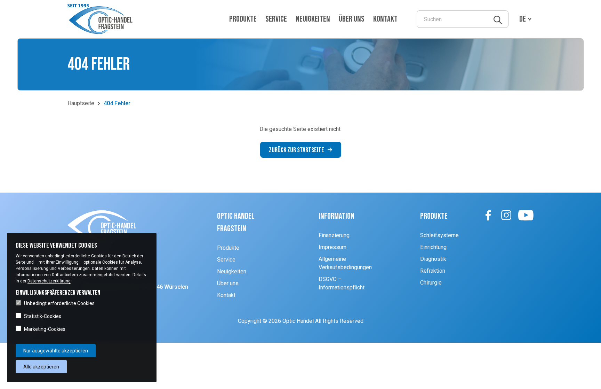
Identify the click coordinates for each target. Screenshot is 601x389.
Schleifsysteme (439, 235)
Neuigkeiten (313, 19)
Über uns (351, 19)
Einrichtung (433, 247)
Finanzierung (334, 235)
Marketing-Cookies (44, 329)
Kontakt (385, 19)
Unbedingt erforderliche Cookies (59, 303)
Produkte (243, 19)
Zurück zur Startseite (296, 150)
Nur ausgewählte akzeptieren (55, 350)
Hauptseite (80, 103)
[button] (101, 19)
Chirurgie (431, 282)
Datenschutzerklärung (49, 281)
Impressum (332, 247)
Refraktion (432, 270)
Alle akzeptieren (41, 366)
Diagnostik (433, 259)
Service (276, 19)
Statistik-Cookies (42, 316)
